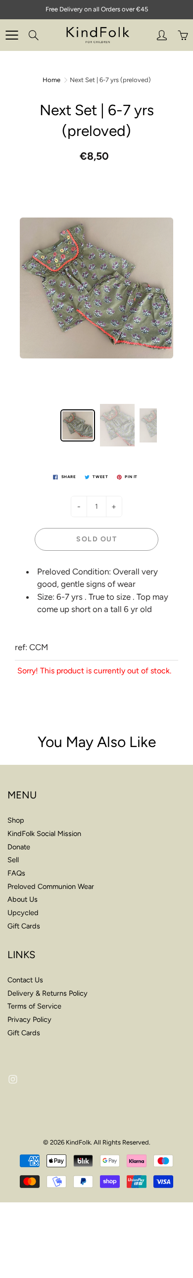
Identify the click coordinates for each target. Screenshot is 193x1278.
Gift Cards (23, 926)
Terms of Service (34, 1006)
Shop (15, 820)
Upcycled (23, 912)
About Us (22, 899)
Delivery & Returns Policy (47, 993)
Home (51, 80)
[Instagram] (12, 1079)
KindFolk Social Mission (44, 833)
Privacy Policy (29, 1019)
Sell (13, 859)
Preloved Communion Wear (50, 886)
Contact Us (25, 979)
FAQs (16, 873)
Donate (18, 846)
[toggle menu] (11, 35)
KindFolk (78, 1142)
